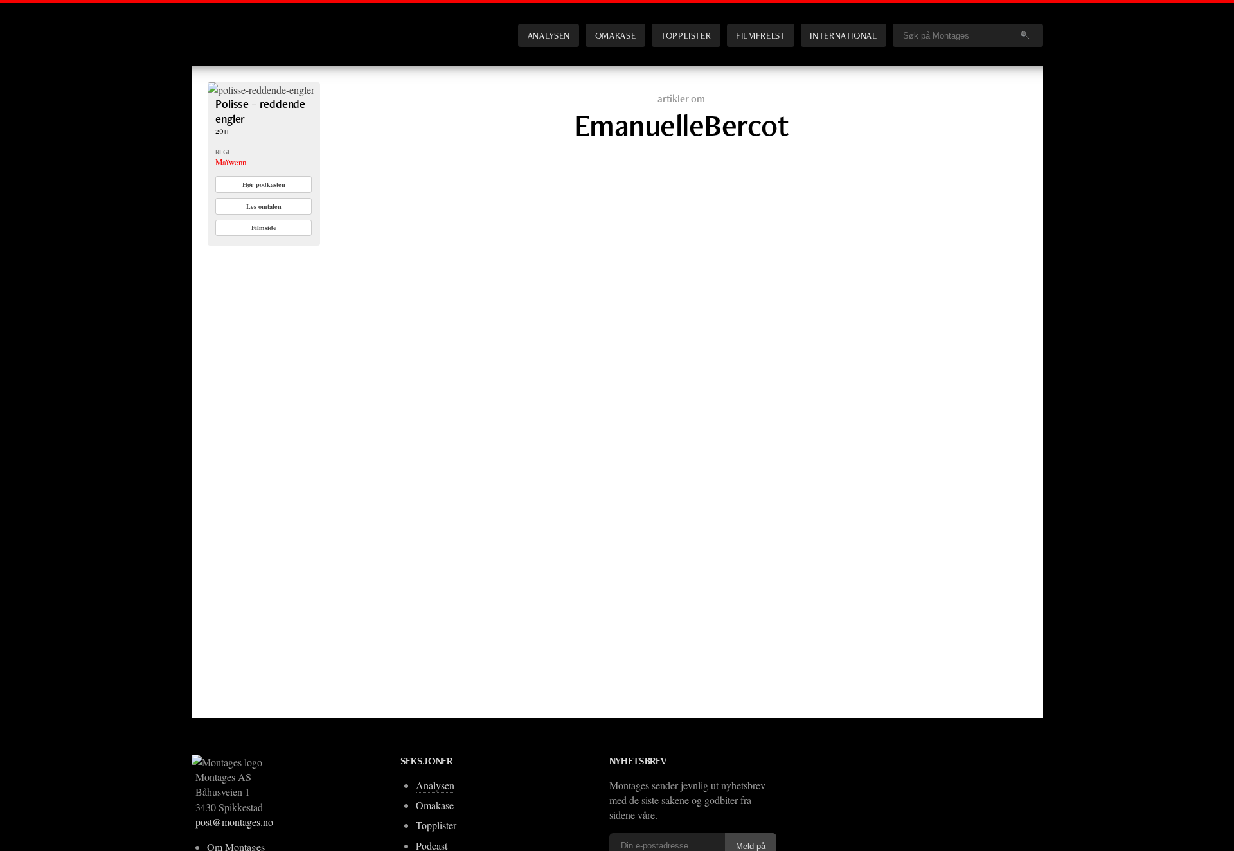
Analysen (549, 35)
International (843, 35)
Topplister (686, 35)
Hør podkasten (263, 184)
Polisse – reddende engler (260, 110)
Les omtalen (264, 206)
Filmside (263, 227)
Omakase (615, 35)
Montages (229, 25)
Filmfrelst (760, 35)
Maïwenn (230, 162)
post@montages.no (234, 822)
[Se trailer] (261, 89)
